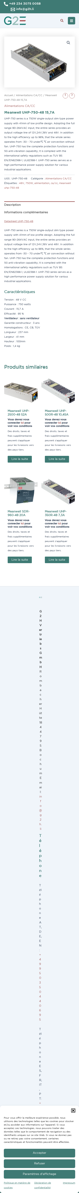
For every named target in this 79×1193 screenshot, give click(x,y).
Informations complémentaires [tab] (26, 212)
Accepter (39, 1153)
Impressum (69, 1183)
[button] (73, 1110)
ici (22, 423)
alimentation (41, 183)
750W (29, 183)
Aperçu (21, 403)
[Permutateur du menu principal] (71, 20)
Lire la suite (20, 459)
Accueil (8, 95)
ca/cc (54, 183)
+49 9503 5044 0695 (40, 987)
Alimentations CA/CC (29, 95)
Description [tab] (12, 205)
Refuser (39, 1163)
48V (21, 183)
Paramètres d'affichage (39, 1174)
